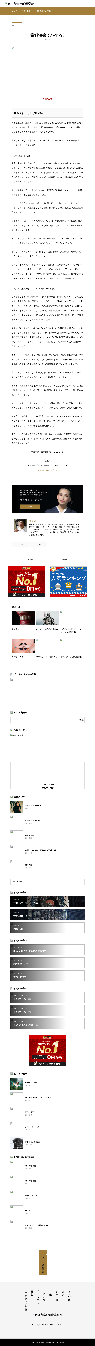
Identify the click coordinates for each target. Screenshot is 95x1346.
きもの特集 (57, 1293)
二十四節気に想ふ (32, 1291)
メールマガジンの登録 (25, 1298)
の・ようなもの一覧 (43, 1262)
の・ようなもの (38, 1297)
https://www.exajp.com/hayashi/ (47, 470)
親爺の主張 (63, 1290)
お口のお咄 (44, 1293)
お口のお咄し (17, 25)
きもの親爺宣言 (69, 1293)
